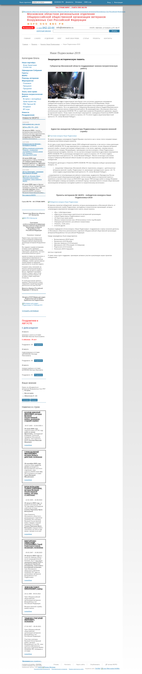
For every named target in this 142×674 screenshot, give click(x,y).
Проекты (96, 38)
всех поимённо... (32, 661)
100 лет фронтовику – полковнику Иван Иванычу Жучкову (32, 172)
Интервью (78, 2)
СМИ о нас (87, 2)
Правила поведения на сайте (76, 669)
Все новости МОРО (29, 195)
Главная (27, 38)
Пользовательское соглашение (59, 669)
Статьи (86, 38)
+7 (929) (45, 28)
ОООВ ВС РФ (59, 2)
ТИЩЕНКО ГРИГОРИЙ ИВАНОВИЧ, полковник (33, 619)
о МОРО (38, 38)
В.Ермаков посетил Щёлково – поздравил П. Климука (31, 144)
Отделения (49, 38)
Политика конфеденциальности (42, 669)
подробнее (28, 445)
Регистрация (118, 2)
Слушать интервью (30, 311)
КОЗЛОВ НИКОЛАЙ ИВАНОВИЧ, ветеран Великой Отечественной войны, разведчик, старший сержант (33, 417)
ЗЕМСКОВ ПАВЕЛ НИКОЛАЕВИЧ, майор (33, 588)
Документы (69, 2)
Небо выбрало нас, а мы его (31, 124)
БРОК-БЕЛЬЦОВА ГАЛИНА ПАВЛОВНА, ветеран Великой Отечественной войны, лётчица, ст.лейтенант (33, 491)
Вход (109, 2)
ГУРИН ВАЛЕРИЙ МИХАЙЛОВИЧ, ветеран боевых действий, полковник (33, 454)
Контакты (108, 38)
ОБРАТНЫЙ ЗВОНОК (43, 31)
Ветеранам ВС (28, 28)
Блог (59, 38)
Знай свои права (72, 38)
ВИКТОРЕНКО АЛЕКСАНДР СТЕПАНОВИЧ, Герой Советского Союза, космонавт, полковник (33, 544)
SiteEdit (40, 667)
